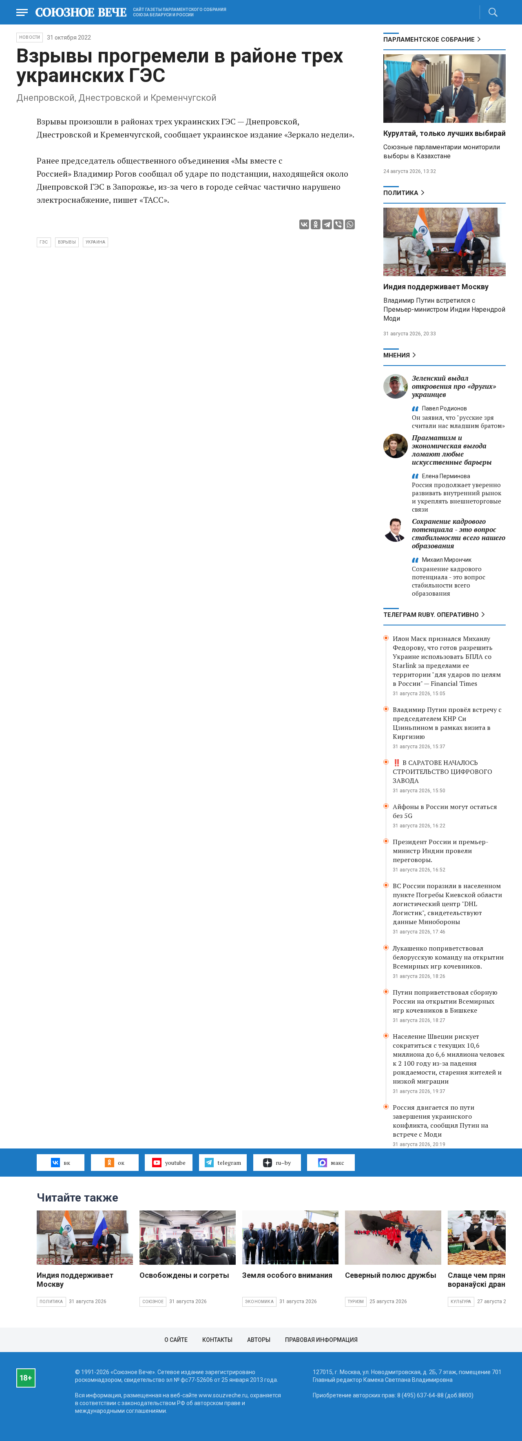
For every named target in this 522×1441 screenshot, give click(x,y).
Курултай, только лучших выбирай (444, 133)
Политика (400, 193)
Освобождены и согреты (184, 1275)
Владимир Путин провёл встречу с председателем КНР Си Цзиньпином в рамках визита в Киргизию (447, 723)
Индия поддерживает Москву (436, 286)
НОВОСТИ (29, 37)
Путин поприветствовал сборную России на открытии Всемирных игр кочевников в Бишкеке (445, 1001)
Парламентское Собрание (429, 39)
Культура (461, 1301)
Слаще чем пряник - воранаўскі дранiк (483, 1279)
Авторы (258, 1340)
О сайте (176, 1340)
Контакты (217, 1340)
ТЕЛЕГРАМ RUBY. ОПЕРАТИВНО (431, 615)
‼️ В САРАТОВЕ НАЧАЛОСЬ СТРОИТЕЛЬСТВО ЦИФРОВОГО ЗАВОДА (442, 771)
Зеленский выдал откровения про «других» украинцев (454, 386)
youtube (175, 1162)
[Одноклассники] (316, 224)
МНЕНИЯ (396, 355)
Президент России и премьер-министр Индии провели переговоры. (441, 850)
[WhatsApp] (350, 224)
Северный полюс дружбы (390, 1275)
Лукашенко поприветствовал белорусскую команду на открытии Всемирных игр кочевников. (448, 957)
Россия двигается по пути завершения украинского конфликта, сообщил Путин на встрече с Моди (440, 1121)
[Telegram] (327, 224)
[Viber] (338, 224)
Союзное (153, 1301)
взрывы (67, 242)
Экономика (259, 1301)
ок (121, 1162)
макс (337, 1162)
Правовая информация (321, 1340)
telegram (229, 1162)
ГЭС (44, 242)
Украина (95, 242)
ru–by (283, 1162)
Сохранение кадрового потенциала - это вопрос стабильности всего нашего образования (458, 533)
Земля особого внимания (287, 1275)
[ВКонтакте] (304, 224)
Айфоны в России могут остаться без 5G (445, 811)
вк (67, 1162)
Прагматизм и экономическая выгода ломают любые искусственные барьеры (452, 450)
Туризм (356, 1301)
